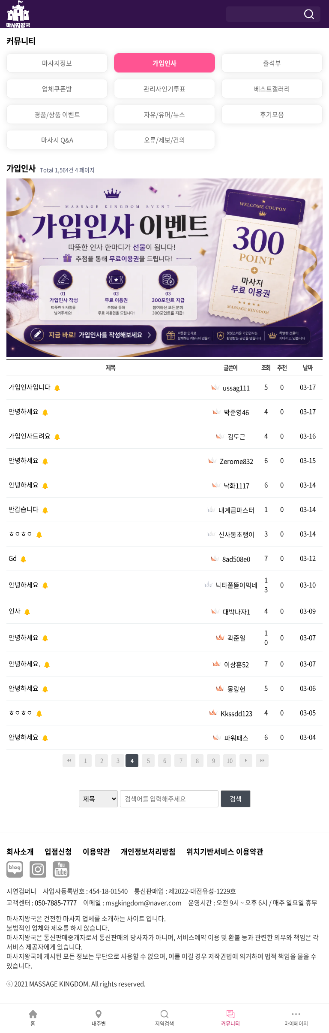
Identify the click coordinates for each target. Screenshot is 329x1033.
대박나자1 (236, 611)
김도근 (236, 436)
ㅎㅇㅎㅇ (21, 533)
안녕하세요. (25, 663)
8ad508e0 (236, 559)
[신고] (56, 387)
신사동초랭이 (236, 534)
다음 (245, 760)
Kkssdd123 (236, 713)
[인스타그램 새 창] (38, 869)
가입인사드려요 (30, 436)
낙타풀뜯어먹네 (236, 585)
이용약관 (96, 851)
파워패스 (236, 738)
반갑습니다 (24, 509)
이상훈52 (236, 664)
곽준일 (236, 638)
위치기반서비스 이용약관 (224, 851)
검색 (236, 798)
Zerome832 (236, 461)
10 (230, 760)
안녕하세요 (24, 411)
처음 (69, 760)
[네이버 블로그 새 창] (14, 869)
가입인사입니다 (30, 387)
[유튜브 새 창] (61, 869)
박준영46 (236, 412)
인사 (15, 611)
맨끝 (262, 760)
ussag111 (236, 388)
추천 (281, 367)
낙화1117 (236, 485)
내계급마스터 (236, 510)
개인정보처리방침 (148, 851)
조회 (265, 367)
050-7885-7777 (56, 902)
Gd (13, 558)
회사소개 (20, 851)
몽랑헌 (236, 689)
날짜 (307, 367)
